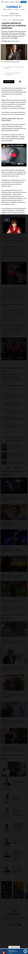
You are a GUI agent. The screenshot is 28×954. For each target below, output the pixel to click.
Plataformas (18, 15)
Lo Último (4, 9)
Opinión (17, 2)
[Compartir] (20, 81)
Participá (23, 2)
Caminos (12, 2)
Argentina (10, 9)
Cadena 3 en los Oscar (9, 15)
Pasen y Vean (14, 13)
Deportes (6, 2)
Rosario (22, 9)
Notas (2, 15)
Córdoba (16, 9)
